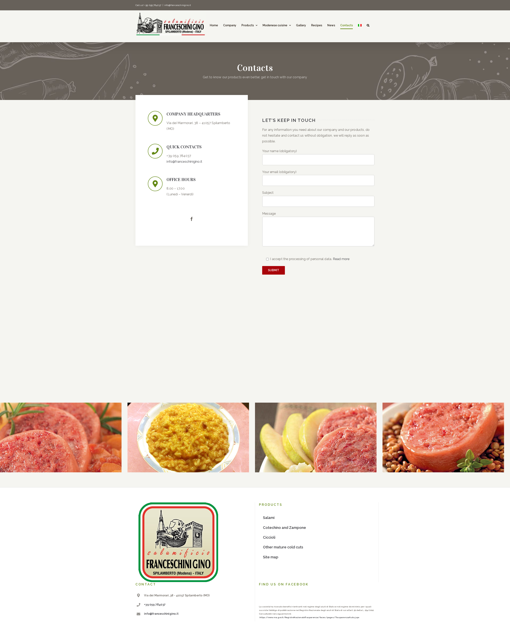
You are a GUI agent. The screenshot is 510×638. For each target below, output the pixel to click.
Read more (341, 259)
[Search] (368, 25)
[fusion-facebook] (191, 219)
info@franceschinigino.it (177, 5)
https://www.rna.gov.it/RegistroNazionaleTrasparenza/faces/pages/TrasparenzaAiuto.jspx (309, 617)
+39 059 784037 (155, 604)
